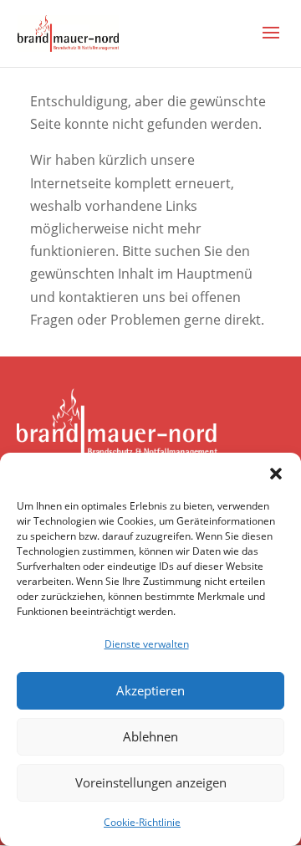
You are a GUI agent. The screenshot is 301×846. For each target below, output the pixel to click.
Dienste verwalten (147, 644)
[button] (276, 473)
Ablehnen (150, 736)
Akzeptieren (150, 690)
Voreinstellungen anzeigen (151, 782)
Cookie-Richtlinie (142, 822)
